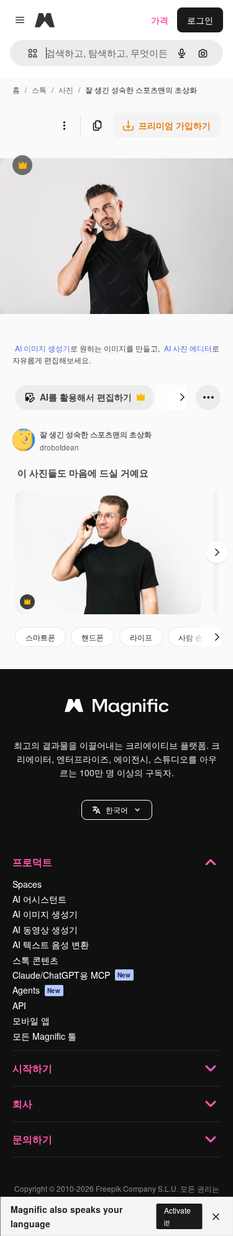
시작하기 (32, 1068)
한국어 (117, 809)
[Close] (215, 1216)
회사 (22, 1103)
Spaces (27, 884)
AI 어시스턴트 (39, 899)
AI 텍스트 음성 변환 (50, 944)
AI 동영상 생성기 (45, 929)
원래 (71, 166)
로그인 (200, 20)
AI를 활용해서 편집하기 (78, 400)
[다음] (182, 397)
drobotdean (59, 447)
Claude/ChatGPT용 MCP (71, 975)
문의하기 (32, 1139)
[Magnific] (117, 708)
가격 (159, 20)
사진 (65, 89)
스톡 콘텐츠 (35, 960)
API (19, 1005)
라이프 (141, 637)
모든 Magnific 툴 (44, 1036)
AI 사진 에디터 (188, 348)
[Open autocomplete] (28, 53)
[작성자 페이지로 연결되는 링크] (23, 441)
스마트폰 (40, 637)
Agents (36, 990)
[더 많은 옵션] (64, 125)
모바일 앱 (31, 1020)
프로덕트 (32, 862)
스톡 (39, 89)
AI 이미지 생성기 (42, 348)
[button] (116, 810)
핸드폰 (92, 637)
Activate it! (177, 1216)
